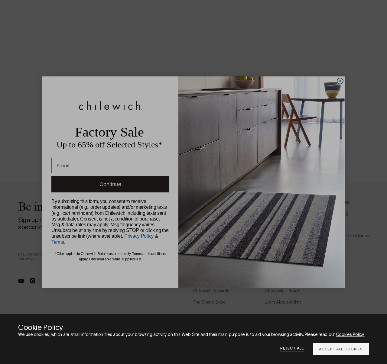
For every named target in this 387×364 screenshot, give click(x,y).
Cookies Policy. (350, 334)
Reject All (292, 348)
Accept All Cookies (341, 348)
